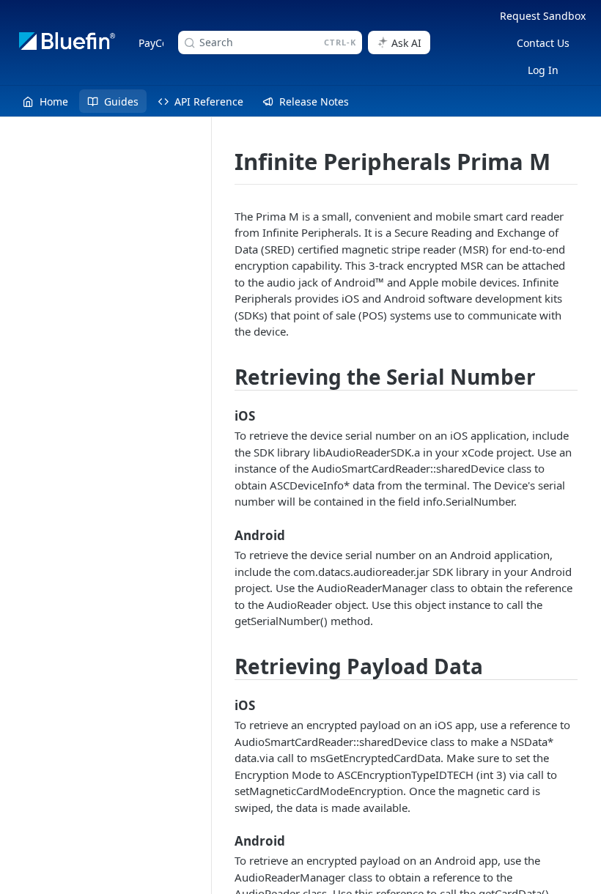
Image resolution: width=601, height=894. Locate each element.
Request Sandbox (543, 16)
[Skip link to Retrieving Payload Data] (226, 666)
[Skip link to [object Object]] (226, 416)
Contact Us (543, 43)
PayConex (162, 43)
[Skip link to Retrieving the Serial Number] (226, 377)
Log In (543, 70)
